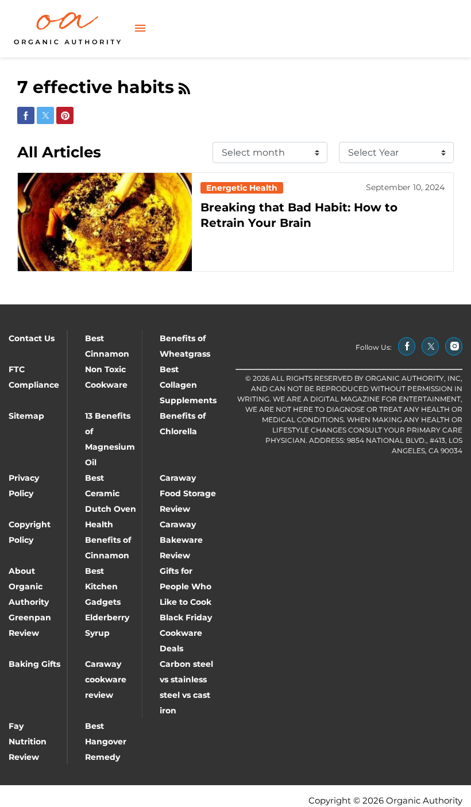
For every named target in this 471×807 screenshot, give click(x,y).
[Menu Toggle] (140, 29)
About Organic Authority (29, 586)
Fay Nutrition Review (28, 741)
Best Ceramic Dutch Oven (110, 493)
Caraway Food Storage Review (188, 493)
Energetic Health (241, 188)
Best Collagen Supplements (188, 385)
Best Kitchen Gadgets (103, 586)
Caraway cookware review (105, 679)
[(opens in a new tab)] (406, 346)
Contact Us (32, 338)
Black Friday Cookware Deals (186, 633)
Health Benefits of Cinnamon (108, 540)
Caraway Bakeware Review (181, 540)
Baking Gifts (34, 664)
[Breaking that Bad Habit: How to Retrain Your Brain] (105, 222)
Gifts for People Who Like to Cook (185, 586)
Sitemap (26, 416)
